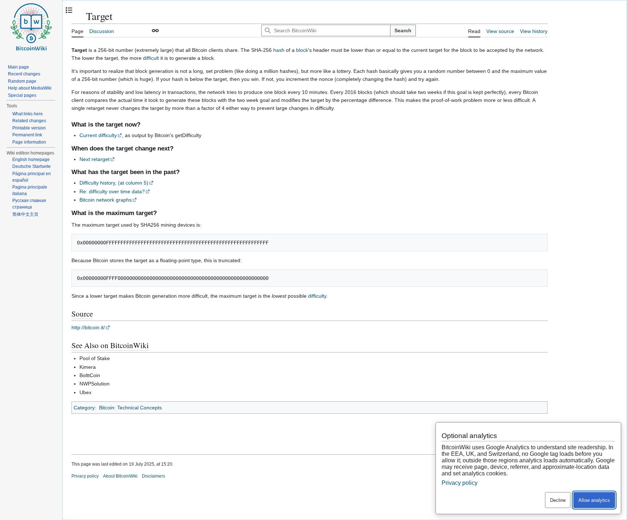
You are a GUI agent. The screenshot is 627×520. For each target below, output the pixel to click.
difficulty (317, 296)
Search (402, 30)
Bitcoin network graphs (105, 200)
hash (278, 50)
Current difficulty (98, 135)
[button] (155, 30)
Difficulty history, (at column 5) (113, 183)
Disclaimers (153, 476)
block (302, 50)
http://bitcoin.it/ (88, 327)
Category (84, 407)
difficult (151, 58)
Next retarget (94, 159)
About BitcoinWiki (120, 476)
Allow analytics (594, 500)
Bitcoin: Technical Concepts (130, 407)
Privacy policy (85, 476)
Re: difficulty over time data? (112, 191)
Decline (558, 500)
